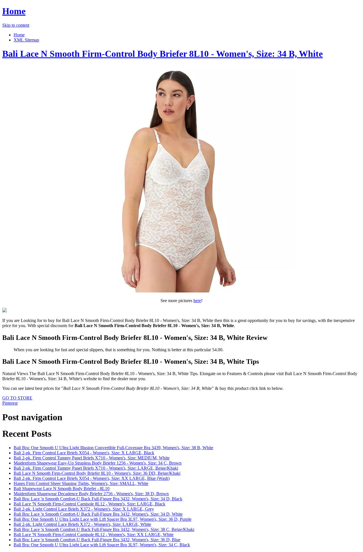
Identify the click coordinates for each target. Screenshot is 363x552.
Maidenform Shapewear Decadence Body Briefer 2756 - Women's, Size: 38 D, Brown (91, 493)
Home (14, 11)
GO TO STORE (17, 398)
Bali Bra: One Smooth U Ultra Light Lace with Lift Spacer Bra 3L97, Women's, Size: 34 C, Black (102, 544)
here (197, 300)
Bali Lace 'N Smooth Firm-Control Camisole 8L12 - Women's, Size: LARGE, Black (89, 503)
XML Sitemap (26, 39)
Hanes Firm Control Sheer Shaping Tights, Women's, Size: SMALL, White (81, 483)
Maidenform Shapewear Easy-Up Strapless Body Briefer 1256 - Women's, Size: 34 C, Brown (98, 463)
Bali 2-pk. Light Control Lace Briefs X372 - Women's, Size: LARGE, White (82, 524)
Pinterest (10, 403)
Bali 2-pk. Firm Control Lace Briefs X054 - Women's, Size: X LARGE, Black (84, 452)
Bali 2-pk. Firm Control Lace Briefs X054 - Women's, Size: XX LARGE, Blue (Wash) (92, 478)
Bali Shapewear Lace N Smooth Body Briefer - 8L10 (61, 488)
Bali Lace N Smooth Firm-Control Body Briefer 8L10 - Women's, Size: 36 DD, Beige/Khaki (97, 473)
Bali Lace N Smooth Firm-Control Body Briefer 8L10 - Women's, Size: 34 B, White (162, 54)
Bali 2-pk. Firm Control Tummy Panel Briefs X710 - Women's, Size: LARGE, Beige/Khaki (96, 468)
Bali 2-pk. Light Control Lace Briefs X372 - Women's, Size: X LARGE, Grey (84, 509)
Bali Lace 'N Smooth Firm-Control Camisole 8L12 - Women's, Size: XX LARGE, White (94, 534)
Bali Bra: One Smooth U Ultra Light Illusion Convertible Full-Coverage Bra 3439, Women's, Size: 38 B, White (113, 447)
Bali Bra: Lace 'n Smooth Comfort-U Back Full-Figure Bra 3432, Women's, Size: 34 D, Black (98, 498)
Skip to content (15, 25)
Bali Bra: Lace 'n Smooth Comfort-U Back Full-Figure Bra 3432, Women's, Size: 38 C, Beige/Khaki (104, 529)
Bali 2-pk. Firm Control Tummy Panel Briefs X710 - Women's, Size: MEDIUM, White (92, 457)
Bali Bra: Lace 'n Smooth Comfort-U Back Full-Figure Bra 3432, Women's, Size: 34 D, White (98, 514)
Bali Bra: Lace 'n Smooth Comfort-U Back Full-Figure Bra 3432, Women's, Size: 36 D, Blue (97, 539)
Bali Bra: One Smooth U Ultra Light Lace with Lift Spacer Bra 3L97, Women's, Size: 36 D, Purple (102, 519)
